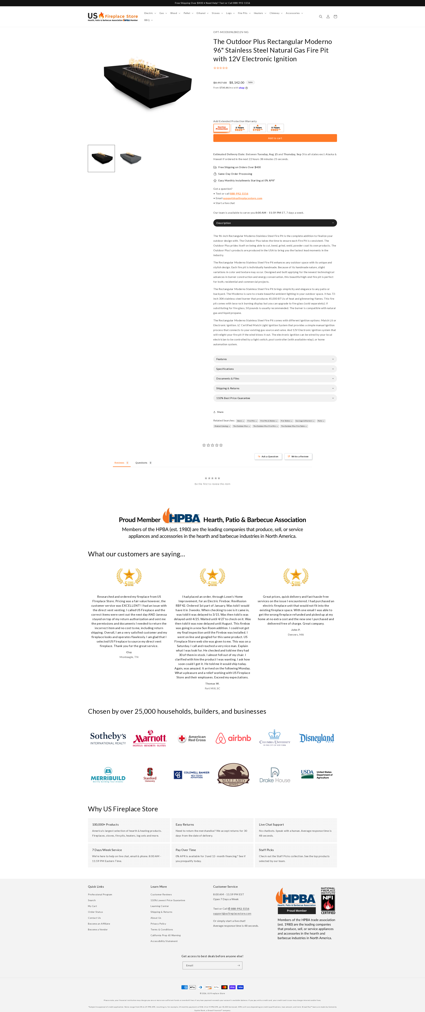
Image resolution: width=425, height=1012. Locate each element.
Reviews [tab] (119, 462)
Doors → (240, 421)
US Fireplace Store (216, 993)
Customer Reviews (161, 894)
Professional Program (100, 894)
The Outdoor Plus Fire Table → (294, 426)
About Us (156, 917)
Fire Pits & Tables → (269, 421)
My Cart (92, 906)
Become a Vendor (98, 929)
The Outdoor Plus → (241, 426)
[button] (150, 13)
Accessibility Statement (164, 941)
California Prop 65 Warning (166, 935)
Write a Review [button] (300, 456)
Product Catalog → (222, 426)
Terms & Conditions (162, 929)
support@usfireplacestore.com (242, 198)
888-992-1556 (239, 193)
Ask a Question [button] (270, 456)
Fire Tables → (287, 421)
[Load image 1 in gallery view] (101, 158)
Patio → (321, 421)
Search (92, 900)
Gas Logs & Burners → (305, 421)
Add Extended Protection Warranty (235, 121)
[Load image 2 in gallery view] (129, 158)
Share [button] (220, 411)
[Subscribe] (238, 965)
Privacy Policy (158, 923)
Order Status (95, 911)
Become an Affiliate (99, 923)
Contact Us (94, 917)
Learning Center (160, 906)
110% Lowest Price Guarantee (168, 900)
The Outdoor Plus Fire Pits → (266, 426)
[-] (222, 128)
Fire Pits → (252, 421)
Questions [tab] (141, 462)
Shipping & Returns (161, 911)
